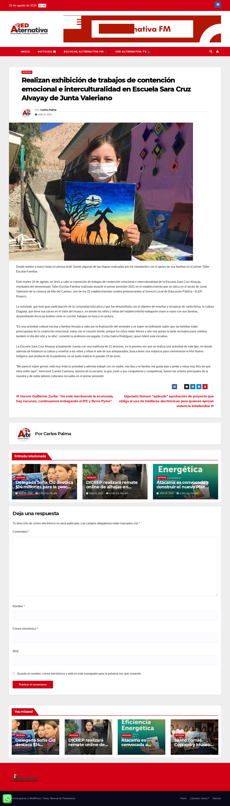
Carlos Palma (48, 109)
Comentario (21, 531)
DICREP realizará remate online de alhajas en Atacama (112, 487)
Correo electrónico (25, 628)
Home (183, 798)
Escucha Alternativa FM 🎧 (85, 51)
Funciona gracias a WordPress (25, 798)
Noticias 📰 (47, 51)
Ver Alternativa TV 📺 (132, 51)
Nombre (19, 606)
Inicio (25, 51)
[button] (211, 51)
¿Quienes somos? (199, 798)
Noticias (27, 72)
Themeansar (68, 798)
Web (16, 651)
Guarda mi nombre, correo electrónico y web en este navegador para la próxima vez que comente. (79, 673)
